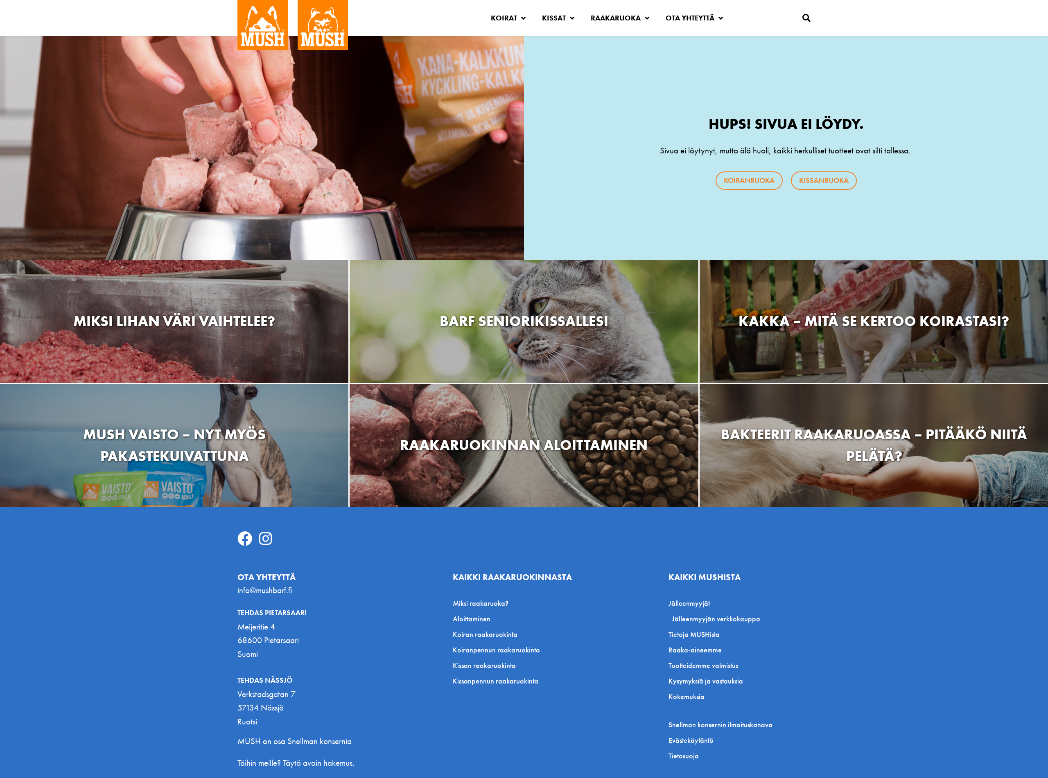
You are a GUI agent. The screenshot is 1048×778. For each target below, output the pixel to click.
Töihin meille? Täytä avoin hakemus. (296, 762)
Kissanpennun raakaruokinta (495, 681)
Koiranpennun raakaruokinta (496, 649)
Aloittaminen (471, 618)
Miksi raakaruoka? (480, 603)
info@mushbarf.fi (264, 590)
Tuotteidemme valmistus (703, 665)
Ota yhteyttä (690, 17)
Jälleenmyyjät (689, 603)
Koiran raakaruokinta (485, 634)
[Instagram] (265, 538)
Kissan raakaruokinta (484, 665)
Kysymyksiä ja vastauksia (706, 681)
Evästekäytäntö (691, 740)
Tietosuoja (684, 756)
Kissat (554, 17)
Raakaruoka (616, 17)
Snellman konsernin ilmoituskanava (720, 725)
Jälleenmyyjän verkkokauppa (716, 618)
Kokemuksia (687, 696)
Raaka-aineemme (695, 649)
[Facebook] (244, 538)
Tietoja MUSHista (694, 634)
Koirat (504, 17)
